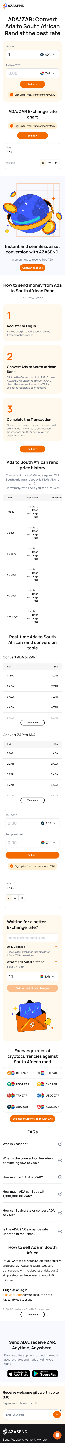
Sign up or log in (13, 1295)
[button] (32, 84)
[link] (22, 1073)
